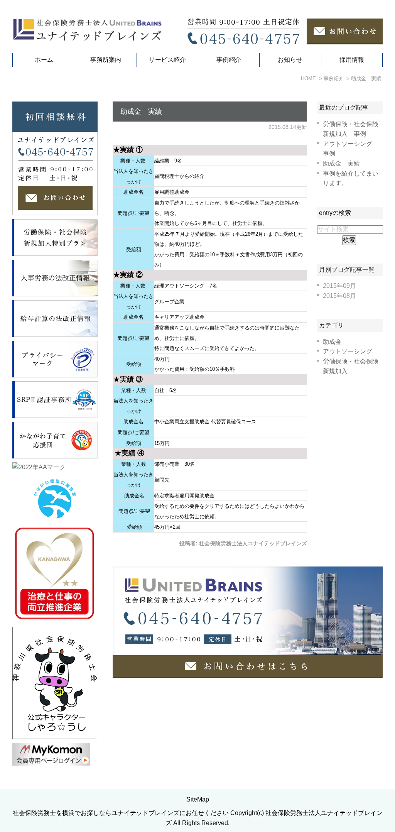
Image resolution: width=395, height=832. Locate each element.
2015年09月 (339, 285)
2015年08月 (339, 296)
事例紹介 (228, 59)
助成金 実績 (141, 111)
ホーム (44, 59)
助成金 (332, 341)
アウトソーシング (347, 351)
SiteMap (197, 799)
